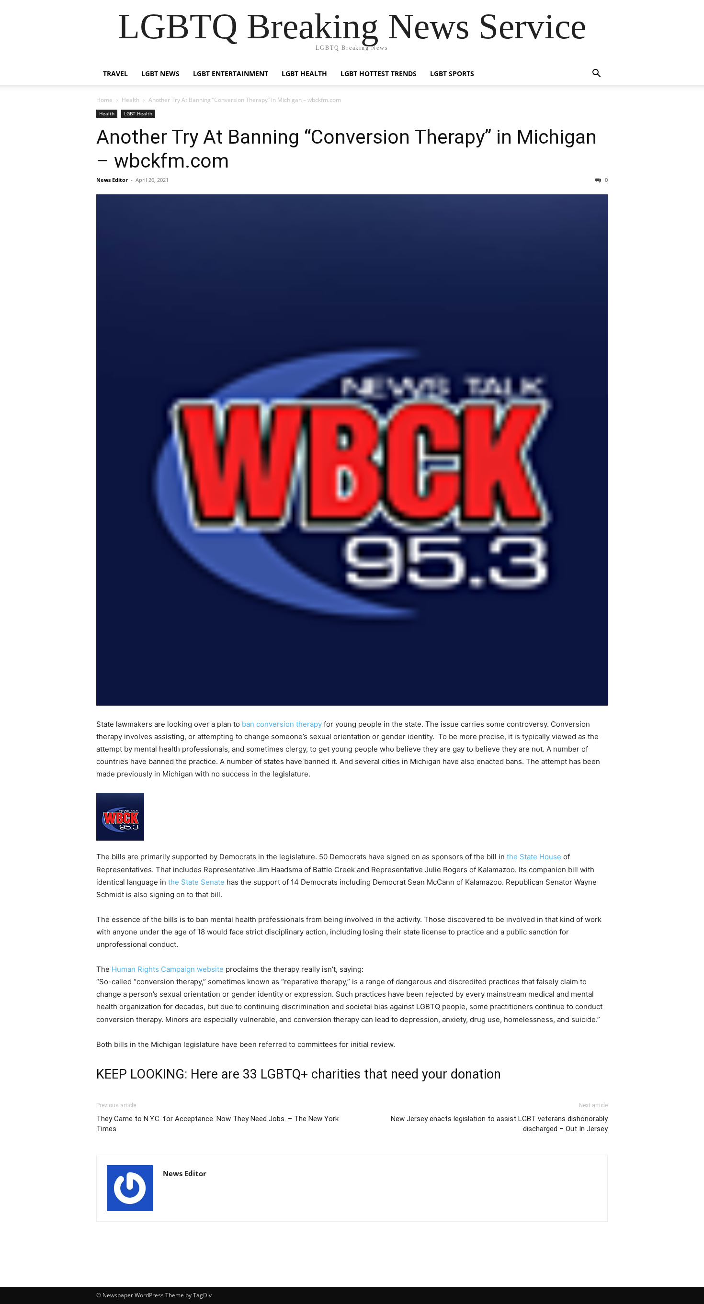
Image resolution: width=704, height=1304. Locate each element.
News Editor (112, 179)
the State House (534, 856)
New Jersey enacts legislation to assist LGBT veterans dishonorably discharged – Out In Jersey (499, 1123)
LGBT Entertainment (230, 73)
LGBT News (160, 73)
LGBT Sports (452, 73)
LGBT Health (304, 73)
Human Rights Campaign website (168, 969)
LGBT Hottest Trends (379, 73)
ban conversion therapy (282, 724)
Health (130, 100)
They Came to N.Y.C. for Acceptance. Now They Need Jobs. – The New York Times (217, 1123)
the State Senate (196, 882)
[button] (596, 74)
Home (104, 100)
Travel (115, 73)
